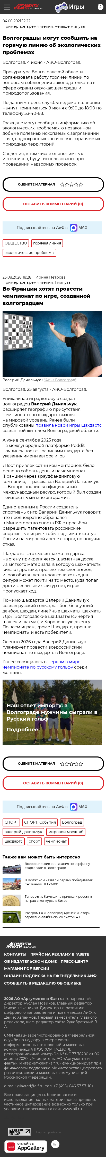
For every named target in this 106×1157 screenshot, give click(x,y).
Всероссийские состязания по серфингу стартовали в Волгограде (57, 866)
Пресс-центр (74, 961)
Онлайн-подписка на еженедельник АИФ (50, 976)
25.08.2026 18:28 (17, 277)
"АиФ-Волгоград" (60, 380)
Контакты (15, 954)
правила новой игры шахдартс (69, 425)
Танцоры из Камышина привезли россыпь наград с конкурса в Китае (58, 899)
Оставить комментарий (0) (53, 204)
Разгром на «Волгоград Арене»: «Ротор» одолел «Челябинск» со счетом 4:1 (57, 915)
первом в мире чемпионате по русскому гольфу (42, 664)
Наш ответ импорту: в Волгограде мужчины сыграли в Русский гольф (52, 712)
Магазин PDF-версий (26, 968)
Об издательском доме (30, 961)
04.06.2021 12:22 (16, 21)
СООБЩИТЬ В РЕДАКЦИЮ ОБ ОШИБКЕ (42, 983)
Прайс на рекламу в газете (59, 954)
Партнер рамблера (48, 1132)
